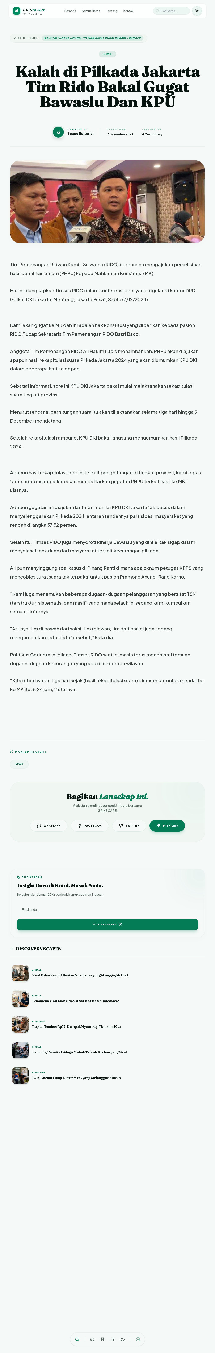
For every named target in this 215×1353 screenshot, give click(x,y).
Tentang (112, 11)
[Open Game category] (92, 1339)
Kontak (128, 11)
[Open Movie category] (102, 1339)
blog (34, 38)
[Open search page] (77, 1339)
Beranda (70, 11)
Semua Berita (91, 11)
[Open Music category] (113, 1339)
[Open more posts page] (138, 1339)
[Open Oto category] (123, 1339)
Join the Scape (105, 924)
